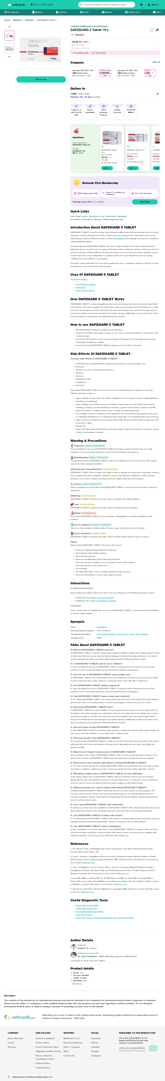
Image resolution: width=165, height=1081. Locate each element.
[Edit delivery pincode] (158, 94)
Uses (73, 216)
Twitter (94, 1042)
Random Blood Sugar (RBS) (87, 905)
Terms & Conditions (45, 1038)
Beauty (86, 12)
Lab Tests (62, 12)
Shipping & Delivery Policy (48, 1051)
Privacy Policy (42, 1042)
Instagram (96, 1055)
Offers (158, 12)
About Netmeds (15, 1038)
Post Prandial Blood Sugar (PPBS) (89, 912)
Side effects (111, 216)
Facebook (96, 1038)
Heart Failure (122, 634)
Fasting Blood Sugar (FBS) (86, 909)
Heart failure (81, 287)
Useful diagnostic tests (113, 219)
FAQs (65, 1051)
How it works (82, 216)
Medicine (38, 12)
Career (11, 1042)
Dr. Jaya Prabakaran (87, 956)
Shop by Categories (73, 1042)
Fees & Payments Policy (47, 1047)
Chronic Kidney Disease (138, 634)
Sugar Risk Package (84, 915)
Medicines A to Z (71, 1038)
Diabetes (79, 35)
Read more (77, 984)
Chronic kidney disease (85, 291)
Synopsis (98, 219)
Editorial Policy (43, 1063)
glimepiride (102, 601)
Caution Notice (43, 1067)
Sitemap (12, 1047)
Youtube (95, 1051)
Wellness (108, 12)
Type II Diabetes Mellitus (106, 634)
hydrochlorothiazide (105, 598)
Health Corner (134, 12)
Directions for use (97, 216)
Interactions (87, 219)
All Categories (13, 12)
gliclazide (111, 601)
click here (91, 863)
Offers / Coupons (71, 1047)
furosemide (91, 598)
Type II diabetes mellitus (86, 284)
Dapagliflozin (119, 238)
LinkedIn (95, 1047)
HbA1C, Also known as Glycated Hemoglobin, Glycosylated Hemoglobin (105, 918)
